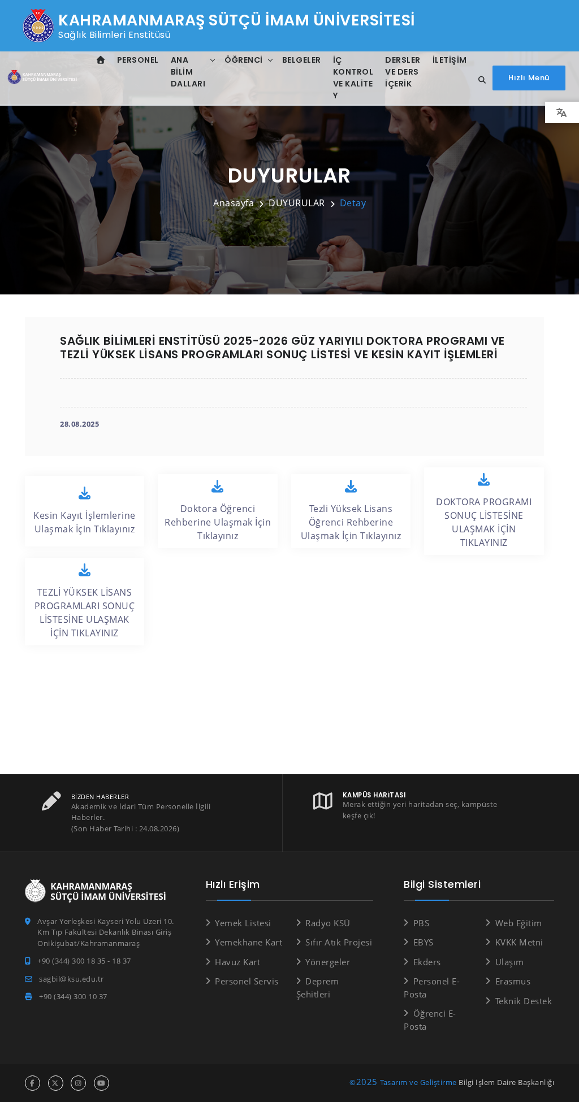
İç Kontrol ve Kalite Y (353, 77)
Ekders (427, 961)
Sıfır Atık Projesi (338, 942)
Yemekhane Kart (248, 942)
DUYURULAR (297, 203)
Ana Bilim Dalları (188, 71)
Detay (353, 203)
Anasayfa (233, 203)
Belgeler (301, 60)
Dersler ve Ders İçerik (403, 71)
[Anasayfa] (43, 78)
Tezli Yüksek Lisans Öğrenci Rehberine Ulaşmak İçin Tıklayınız (351, 522)
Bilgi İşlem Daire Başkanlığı (506, 1082)
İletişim (450, 60)
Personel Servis (247, 981)
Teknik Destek (523, 1000)
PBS (421, 923)
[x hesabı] (56, 1083)
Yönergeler (327, 961)
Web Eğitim (518, 923)
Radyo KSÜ (328, 923)
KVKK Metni (519, 942)
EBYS (423, 942)
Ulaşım (509, 961)
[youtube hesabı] (101, 1083)
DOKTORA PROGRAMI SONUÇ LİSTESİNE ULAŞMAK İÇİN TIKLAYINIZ (484, 522)
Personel (138, 60)
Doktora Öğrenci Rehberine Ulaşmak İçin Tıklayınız (218, 522)
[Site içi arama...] (479, 80)
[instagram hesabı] (78, 1083)
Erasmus (512, 981)
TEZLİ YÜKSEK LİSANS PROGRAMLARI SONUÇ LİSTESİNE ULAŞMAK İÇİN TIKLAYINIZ (84, 612)
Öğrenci (243, 60)
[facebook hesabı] (32, 1083)
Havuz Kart (237, 961)
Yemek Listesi (243, 923)
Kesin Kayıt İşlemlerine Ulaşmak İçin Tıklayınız (84, 522)
